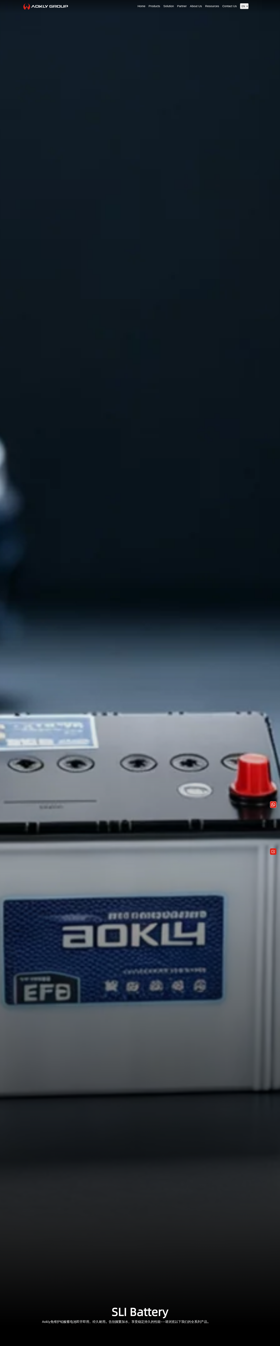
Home (141, 6)
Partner (182, 6)
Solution (168, 6)
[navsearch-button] (254, 5)
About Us (196, 6)
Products (154, 6)
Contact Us (229, 6)
